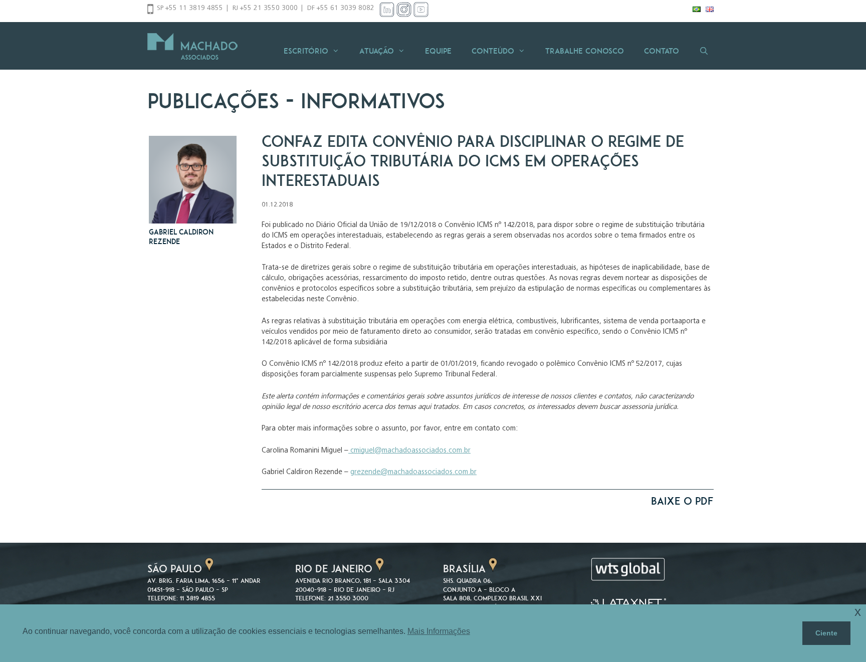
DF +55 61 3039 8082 (340, 8)
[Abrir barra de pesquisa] (704, 51)
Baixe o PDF (682, 501)
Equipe (438, 51)
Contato (661, 51)
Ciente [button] (826, 633)
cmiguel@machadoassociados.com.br (409, 451)
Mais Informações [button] (438, 631)
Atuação (376, 51)
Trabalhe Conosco (584, 51)
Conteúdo (493, 51)
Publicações (213, 101)
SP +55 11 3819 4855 (190, 8)
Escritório (306, 51)
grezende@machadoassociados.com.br (413, 472)
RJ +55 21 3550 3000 (265, 8)
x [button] (857, 611)
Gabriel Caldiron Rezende (181, 237)
